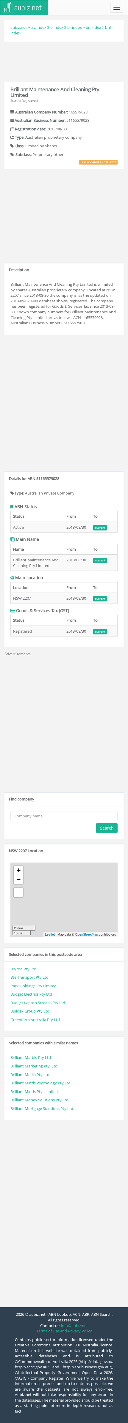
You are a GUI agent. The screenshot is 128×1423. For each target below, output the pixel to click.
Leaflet (50, 934)
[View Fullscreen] (18, 892)
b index (56, 27)
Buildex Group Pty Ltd (29, 1011)
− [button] (19, 879)
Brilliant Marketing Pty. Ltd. (34, 1066)
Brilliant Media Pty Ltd (29, 1074)
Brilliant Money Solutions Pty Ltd (39, 1100)
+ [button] (19, 870)
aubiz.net (18, 27)
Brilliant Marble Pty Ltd (30, 1057)
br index (74, 27)
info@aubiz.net (74, 1325)
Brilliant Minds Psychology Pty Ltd (40, 1083)
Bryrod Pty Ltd (23, 969)
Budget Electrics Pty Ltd (31, 994)
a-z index (38, 27)
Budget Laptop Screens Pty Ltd (37, 1002)
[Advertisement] (64, 61)
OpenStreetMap (86, 934)
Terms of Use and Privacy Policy (64, 1331)
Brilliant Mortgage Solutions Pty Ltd (41, 1108)
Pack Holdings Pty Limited (33, 985)
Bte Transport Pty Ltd (29, 977)
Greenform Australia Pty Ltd (35, 1019)
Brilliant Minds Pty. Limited (34, 1091)
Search (107, 828)
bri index (93, 27)
